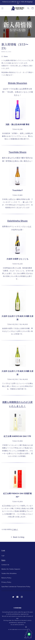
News (3, 560)
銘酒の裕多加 (14, 629)
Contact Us (5, 564)
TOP (2, 556)
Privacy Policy (6, 582)
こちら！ (15, 529)
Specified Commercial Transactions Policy (15, 586)
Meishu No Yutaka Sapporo (10, 569)
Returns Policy (6, 578)
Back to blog (18, 537)
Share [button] (6, 56)
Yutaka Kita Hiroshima (9, 573)
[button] (2, 8)
